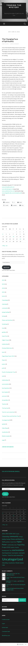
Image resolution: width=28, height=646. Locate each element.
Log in (3, 623)
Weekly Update (6, 436)
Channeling (4, 300)
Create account (5, 619)
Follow (5, 494)
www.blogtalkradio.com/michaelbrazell (12, 193)
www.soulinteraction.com (8, 191)
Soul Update (5, 392)
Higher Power (5, 340)
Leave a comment (14, 43)
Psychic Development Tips (8, 372)
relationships (5, 380)
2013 (3, 284)
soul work (4, 396)
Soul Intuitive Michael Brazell (11, 471)
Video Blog (4, 428)
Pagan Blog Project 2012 (8, 356)
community (4, 308)
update (3, 424)
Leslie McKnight (10, 588)
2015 (3, 292)
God (3, 328)
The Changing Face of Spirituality (10, 40)
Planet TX (8, 577)
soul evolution (5, 384)
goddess (4, 332)
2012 (3, 280)
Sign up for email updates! (9, 251)
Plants (3, 360)
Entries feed (5, 627)
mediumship (5, 344)
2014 (3, 288)
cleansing (4, 304)
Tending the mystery (13, 6)
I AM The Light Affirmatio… (13, 574)
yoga (3, 440)
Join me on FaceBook (7, 446)
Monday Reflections (7, 348)
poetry (3, 364)
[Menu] (4, 24)
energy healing (5, 312)
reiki (3, 376)
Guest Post (4, 336)
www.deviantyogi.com (7, 189)
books (3, 296)
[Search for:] (14, 600)
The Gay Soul (5, 408)
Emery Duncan (9, 573)
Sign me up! (6, 267)
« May (3, 245)
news (3, 352)
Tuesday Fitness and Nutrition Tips (10, 416)
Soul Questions (5, 388)
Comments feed (6, 631)
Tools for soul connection (8, 412)
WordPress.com (6, 635)
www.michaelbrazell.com (8, 187)
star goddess (5, 400)
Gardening (4, 324)
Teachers (4, 404)
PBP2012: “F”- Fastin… (11, 581)
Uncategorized (5, 420)
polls (3, 368)
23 (20, 239)
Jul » (7, 245)
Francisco (8, 584)
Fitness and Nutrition (7, 320)
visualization (5, 432)
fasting (3, 316)
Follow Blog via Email (8, 480)
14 (13, 236)
